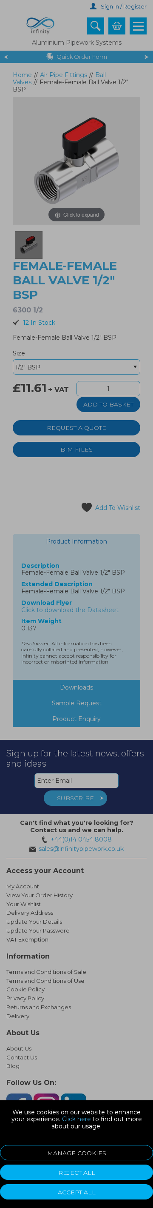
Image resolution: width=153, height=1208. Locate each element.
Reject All (76, 1173)
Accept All (77, 1192)
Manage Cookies (76, 1153)
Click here (76, 1119)
